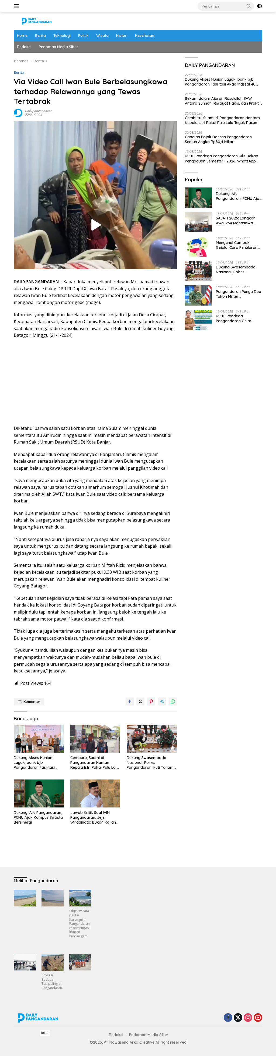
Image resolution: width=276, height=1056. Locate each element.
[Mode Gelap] (259, 6)
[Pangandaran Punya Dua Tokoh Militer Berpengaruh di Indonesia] (198, 295)
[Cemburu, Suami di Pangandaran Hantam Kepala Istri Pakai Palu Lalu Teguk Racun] (95, 739)
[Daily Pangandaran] (37, 20)
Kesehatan (144, 35)
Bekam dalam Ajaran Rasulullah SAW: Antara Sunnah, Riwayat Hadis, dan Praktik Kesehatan (223, 101)
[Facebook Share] (130, 701)
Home (22, 35)
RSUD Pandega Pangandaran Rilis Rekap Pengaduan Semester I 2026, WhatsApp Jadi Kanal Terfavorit (221, 158)
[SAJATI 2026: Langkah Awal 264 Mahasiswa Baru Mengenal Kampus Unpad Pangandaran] (198, 222)
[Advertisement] (95, 382)
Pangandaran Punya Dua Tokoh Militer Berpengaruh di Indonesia (239, 294)
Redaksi (24, 46)
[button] (248, 6)
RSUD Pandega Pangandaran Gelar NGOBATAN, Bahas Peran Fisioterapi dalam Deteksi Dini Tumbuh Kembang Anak (238, 318)
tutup (45, 1033)
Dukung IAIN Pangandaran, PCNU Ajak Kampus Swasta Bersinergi (38, 817)
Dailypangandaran (38, 111)
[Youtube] (258, 1018)
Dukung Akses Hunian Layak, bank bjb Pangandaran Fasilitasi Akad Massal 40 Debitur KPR (35, 762)
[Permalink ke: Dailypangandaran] (18, 112)
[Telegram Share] (162, 701)
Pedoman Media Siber (58, 46)
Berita (40, 35)
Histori (121, 35)
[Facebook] (228, 1018)
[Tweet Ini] (140, 701)
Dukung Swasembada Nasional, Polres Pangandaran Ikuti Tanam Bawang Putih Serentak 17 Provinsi (150, 762)
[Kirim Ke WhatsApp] (173, 701)
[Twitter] (238, 1018)
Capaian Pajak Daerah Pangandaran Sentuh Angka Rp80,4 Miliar (218, 139)
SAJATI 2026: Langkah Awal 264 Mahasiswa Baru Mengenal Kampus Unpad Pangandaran (237, 220)
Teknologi (62, 35)
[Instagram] (248, 1018)
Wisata (102, 35)
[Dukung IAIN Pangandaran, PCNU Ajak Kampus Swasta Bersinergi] (39, 793)
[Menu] (17, 6)
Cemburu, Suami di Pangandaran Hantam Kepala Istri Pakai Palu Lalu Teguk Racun (94, 762)
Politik (83, 35)
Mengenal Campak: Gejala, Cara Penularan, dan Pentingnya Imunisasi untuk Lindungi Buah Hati (238, 245)
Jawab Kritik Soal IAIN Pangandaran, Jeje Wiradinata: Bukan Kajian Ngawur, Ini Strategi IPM (93, 817)
